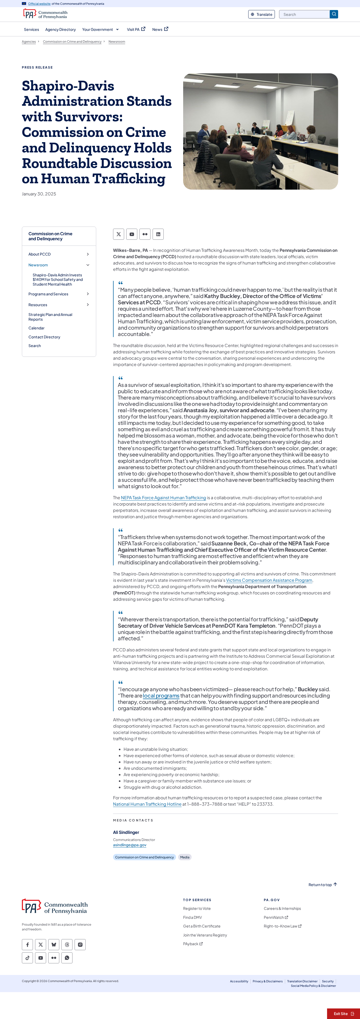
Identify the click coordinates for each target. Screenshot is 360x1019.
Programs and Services (48, 294)
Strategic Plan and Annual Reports (50, 316)
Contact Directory (44, 336)
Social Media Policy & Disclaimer (313, 985)
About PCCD (39, 254)
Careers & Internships (282, 908)
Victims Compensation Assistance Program (269, 580)
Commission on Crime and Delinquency (50, 236)
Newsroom (38, 265)
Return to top (320, 884)
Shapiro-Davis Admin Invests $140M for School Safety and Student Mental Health (58, 279)
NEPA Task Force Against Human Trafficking (163, 497)
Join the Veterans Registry (205, 935)
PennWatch (274, 917)
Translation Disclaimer (302, 981)
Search (34, 345)
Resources (37, 304)
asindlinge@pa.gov (129, 844)
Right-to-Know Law (280, 926)
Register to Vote (197, 908)
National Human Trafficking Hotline (147, 804)
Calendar (36, 327)
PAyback (190, 943)
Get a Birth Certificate (202, 926)
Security (328, 981)
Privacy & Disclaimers (268, 981)
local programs (161, 695)
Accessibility (239, 981)
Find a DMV (192, 917)
